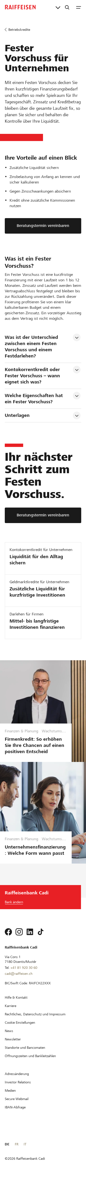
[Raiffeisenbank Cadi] (20, 7)
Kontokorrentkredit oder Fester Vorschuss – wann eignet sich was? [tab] (33, 376)
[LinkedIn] (29, 931)
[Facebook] (8, 931)
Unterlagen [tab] (17, 415)
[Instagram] (19, 931)
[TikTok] (40, 931)
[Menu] (78, 7)
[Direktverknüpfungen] (58, 7)
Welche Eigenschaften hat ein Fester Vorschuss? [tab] (34, 398)
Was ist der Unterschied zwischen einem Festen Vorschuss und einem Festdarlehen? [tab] (32, 347)
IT (25, 1144)
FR (16, 1144)
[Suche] (67, 7)
